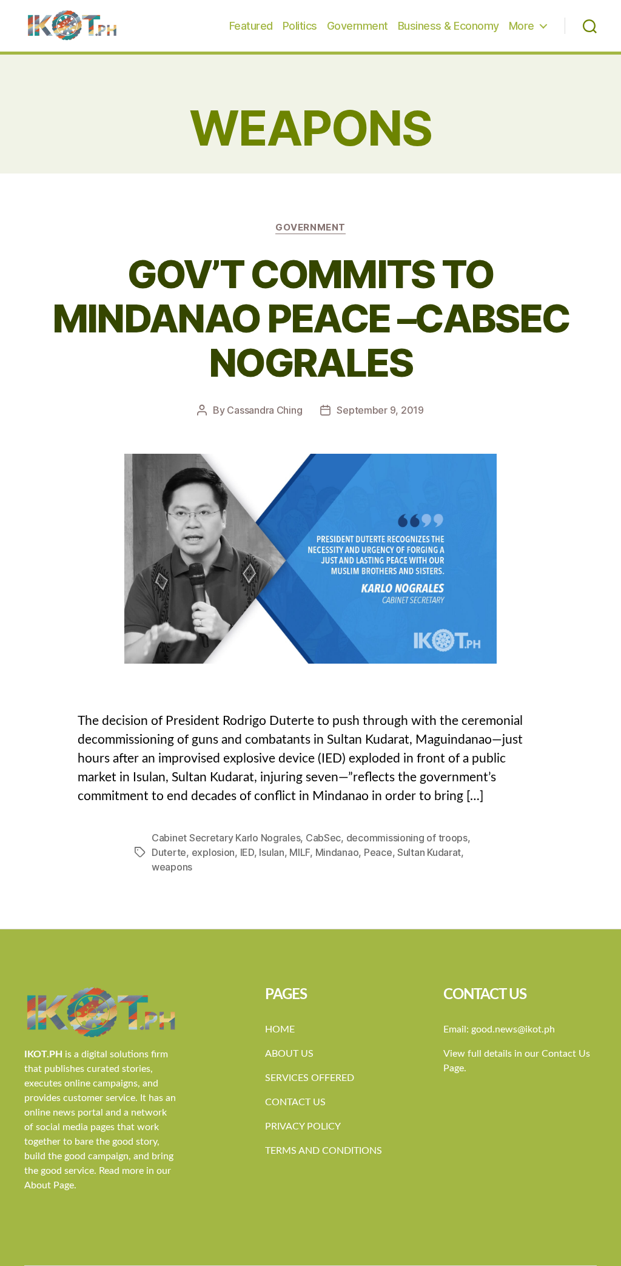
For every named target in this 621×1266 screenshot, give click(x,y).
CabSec (323, 838)
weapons (172, 867)
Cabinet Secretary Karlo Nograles (226, 838)
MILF (299, 852)
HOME (280, 1029)
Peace (378, 852)
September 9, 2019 (380, 410)
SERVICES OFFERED (309, 1078)
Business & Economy (448, 25)
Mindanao (337, 852)
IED (247, 852)
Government (357, 25)
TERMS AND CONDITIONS (323, 1151)
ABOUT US (289, 1054)
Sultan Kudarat (429, 852)
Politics (300, 25)
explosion (213, 852)
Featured (251, 25)
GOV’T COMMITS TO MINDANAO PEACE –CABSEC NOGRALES (310, 318)
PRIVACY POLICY (303, 1126)
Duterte (169, 852)
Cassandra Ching (264, 410)
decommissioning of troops (407, 838)
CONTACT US (295, 1102)
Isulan (271, 852)
